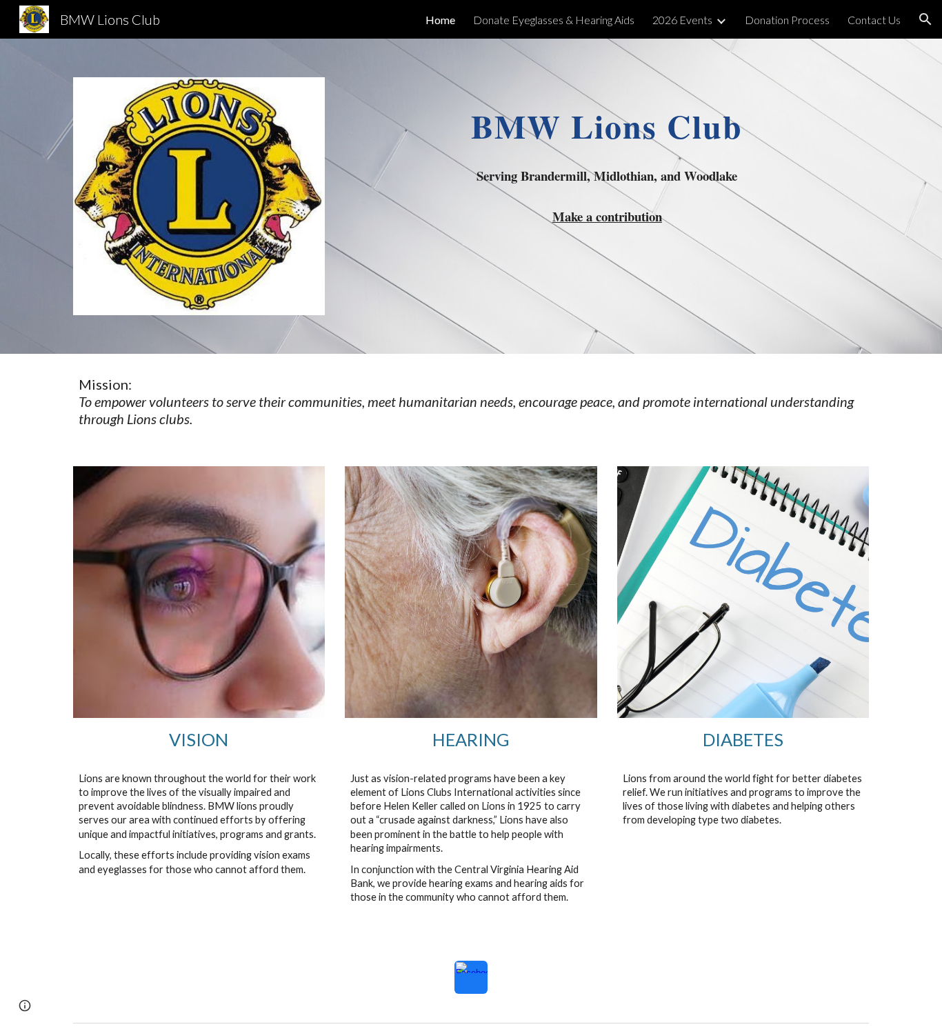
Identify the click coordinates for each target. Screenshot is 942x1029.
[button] (925, 19)
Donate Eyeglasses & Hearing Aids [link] (553, 19)
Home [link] (440, 19)
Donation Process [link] (787, 19)
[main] (607, 116)
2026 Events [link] (682, 19)
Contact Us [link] (874, 19)
